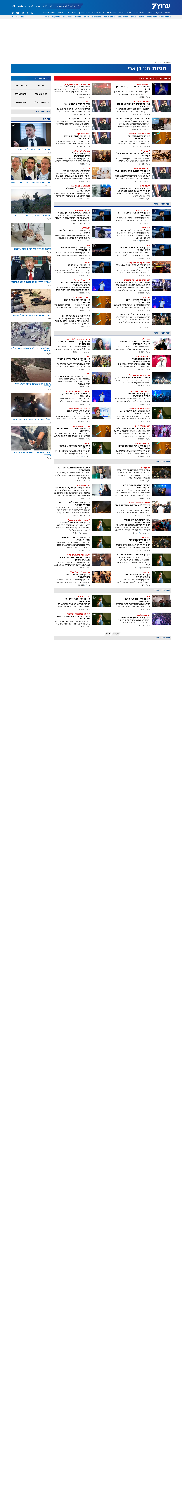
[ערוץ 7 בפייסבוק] (27, 13)
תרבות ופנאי (97, 17)
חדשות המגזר (165, 17)
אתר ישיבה (67, 17)
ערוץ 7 (169, 62)
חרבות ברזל (21, 94)
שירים (41, 85)
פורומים (78, 17)
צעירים (133, 17)
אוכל (67, 13)
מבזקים (159, 13)
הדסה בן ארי (21, 85)
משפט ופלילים (98, 13)
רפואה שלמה (122, 17)
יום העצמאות (21, 102)
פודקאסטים (111, 13)
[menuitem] (167, 13)
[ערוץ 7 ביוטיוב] (17, 13)
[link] (31, 150)
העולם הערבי (109, 17)
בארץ (129, 13)
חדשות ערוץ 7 (159, 7)
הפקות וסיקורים (49, 13)
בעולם (121, 13)
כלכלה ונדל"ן (84, 13)
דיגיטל (141, 17)
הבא (108, 634)
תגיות (164, 62)
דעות (74, 13)
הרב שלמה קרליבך (41, 102)
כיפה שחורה (152, 17)
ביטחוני (150, 13)
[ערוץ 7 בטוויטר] (32, 13)
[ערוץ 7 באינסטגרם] (22, 13)
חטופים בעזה (41, 94)
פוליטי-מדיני (139, 13)
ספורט (86, 17)
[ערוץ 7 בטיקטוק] (13, 13)
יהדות (60, 13)
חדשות (167, 13)
